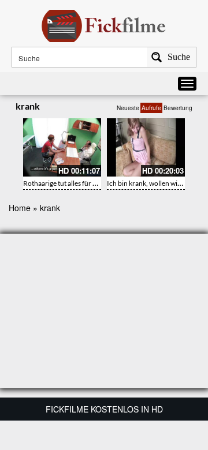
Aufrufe (151, 108)
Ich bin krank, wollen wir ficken (153, 183)
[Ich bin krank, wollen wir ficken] (146, 147)
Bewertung (178, 108)
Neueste (128, 108)
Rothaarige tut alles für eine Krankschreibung (91, 183)
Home (20, 207)
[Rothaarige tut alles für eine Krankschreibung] (62, 147)
